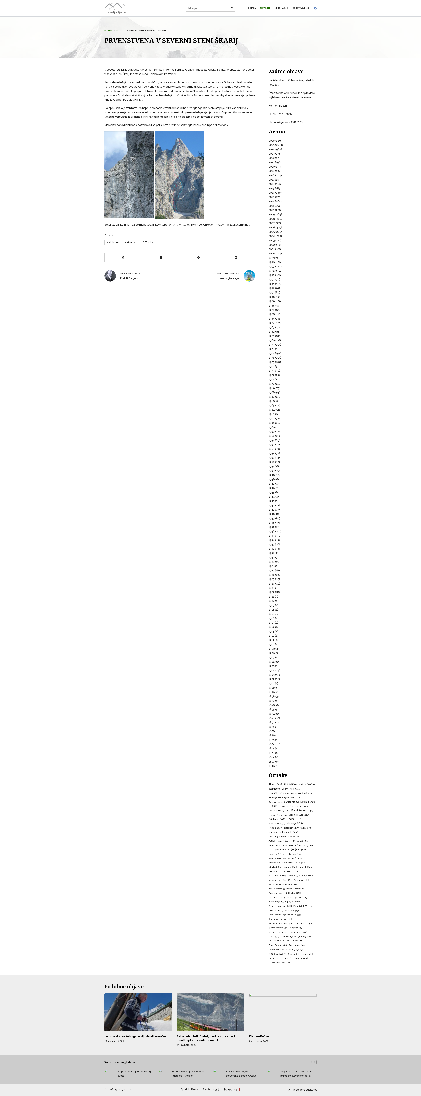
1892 (272, 722)
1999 (272, 257)
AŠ (308, 793)
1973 (271, 370)
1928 (272, 566)
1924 (272, 583)
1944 (272, 496)
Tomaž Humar (294, 941)
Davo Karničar (277, 802)
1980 (272, 340)
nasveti (305, 867)
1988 (272, 305)
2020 (272, 166)
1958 (272, 435)
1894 (272, 713)
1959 (272, 431)
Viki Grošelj (292, 954)
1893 (272, 718)
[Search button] (232, 8)
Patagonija (276, 884)
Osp (287, 880)
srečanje (297, 927)
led (285, 849)
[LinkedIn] (236, 257)
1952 (271, 462)
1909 (272, 648)
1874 (271, 753)
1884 (272, 744)
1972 (271, 375)
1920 (272, 600)
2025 (272, 144)
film (273, 811)
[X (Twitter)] (161, 257)
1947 (272, 483)
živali (286, 963)
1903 (272, 674)
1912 (271, 635)
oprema (275, 880)
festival (285, 806)
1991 (271, 292)
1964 (272, 409)
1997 (272, 266)
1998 (272, 262)
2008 (272, 218)
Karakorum (276, 845)
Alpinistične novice (299, 784)
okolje (307, 876)
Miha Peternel (278, 862)
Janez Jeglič (277, 837)
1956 (272, 444)
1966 (272, 401)
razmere (276, 910)
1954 (272, 453)
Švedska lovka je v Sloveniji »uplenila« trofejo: (188, 1073)
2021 (271, 162)
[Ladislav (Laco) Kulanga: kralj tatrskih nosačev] (138, 1012)
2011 (271, 205)
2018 (272, 175)
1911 (271, 640)
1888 (272, 731)
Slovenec (294, 915)
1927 (271, 570)
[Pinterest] (198, 257)
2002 (272, 244)
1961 (271, 422)
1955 (271, 448)
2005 (272, 231)
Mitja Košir (275, 867)
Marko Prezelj (277, 858)
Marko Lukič (293, 854)
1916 (271, 618)
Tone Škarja (297, 945)
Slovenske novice (281, 919)
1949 (272, 475)
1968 (272, 392)
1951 (271, 466)
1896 (272, 705)
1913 (271, 631)
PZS (307, 906)
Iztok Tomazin (288, 832)
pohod (292, 898)
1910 (271, 644)
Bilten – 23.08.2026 (280, 114)
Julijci (276, 840)
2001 (272, 249)
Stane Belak (299, 932)
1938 (272, 522)
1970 (272, 383)
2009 (272, 214)
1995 (272, 275)
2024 (272, 149)
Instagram (291, 828)
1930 (272, 557)
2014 (272, 192)
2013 (271, 197)
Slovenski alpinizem (281, 923)
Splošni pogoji (211, 1089)
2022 (272, 157)
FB (273, 806)
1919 (271, 605)
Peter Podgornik (296, 889)
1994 (272, 279)
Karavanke (293, 845)
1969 (272, 388)
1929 (272, 561)
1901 (271, 683)
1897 (272, 700)
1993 (272, 284)
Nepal (292, 871)
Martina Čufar (296, 858)
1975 (271, 362)
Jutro (290, 841)
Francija (284, 811)
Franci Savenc (302, 810)
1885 (272, 740)
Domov (252, 8)
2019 (272, 170)
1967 (272, 396)
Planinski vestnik (279, 893)
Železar (274, 963)
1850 (272, 761)
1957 (271, 440)
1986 (272, 314)
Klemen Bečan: (278, 105)
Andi (295, 789)
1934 (272, 540)
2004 (272, 236)
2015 (271, 188)
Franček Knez (278, 815)
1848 (272, 766)
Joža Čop (293, 837)
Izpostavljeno (300, 8)
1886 (272, 735)
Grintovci (131, 242)
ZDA (287, 958)
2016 (272, 184)
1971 (271, 379)
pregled (293, 902)
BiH (273, 797)
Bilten (283, 797)
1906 (272, 661)
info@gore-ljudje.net (305, 1089)
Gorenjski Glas (298, 815)
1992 (272, 288)
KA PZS (302, 841)
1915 (271, 622)
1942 (272, 505)
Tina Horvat (276, 941)
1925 (271, 579)
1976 (272, 357)
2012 (271, 201)
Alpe (275, 784)
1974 (271, 366)
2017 (271, 179)
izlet (273, 832)
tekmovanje (290, 936)
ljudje (298, 849)
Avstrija (297, 793)
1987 (272, 310)
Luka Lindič (277, 854)
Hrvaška (275, 828)
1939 (272, 518)
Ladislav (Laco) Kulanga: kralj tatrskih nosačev (135, 1036)
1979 (272, 344)
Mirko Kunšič (296, 862)
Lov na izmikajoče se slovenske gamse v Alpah (241, 1073)
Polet (302, 898)
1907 (272, 657)
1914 (271, 626)
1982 (272, 331)
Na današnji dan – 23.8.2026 (286, 122)
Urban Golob (276, 950)
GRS (295, 819)
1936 (272, 531)
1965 (272, 405)
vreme (307, 954)
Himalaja (295, 823)
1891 (271, 726)
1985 (272, 318)
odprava (293, 876)
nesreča (277, 875)
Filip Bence (300, 806)
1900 (272, 687)
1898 (272, 696)
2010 (272, 210)
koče (274, 849)
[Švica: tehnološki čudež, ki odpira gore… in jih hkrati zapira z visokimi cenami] (210, 1012)
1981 (271, 336)
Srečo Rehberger (279, 932)
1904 (272, 670)
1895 (272, 709)
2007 (272, 223)
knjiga (309, 845)
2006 (272, 227)
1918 (271, 609)
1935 (271, 535)
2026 (272, 140)
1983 (272, 327)
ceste (295, 798)
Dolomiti (307, 802)
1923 (271, 587)
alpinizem (112, 242)
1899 (272, 692)
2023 (272, 153)
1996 (272, 270)
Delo (292, 801)
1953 (271, 457)
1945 (272, 492)
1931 (271, 553)
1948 (272, 479)
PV (297, 906)
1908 (272, 653)
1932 (271, 548)
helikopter (277, 823)
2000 (272, 253)
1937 (271, 527)
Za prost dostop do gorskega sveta (135, 1073)
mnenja (290, 867)
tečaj (306, 936)
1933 (271, 544)
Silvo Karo (292, 910)
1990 (272, 297)
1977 (271, 353)
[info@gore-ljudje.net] (289, 1090)
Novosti (265, 8)
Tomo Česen (278, 945)
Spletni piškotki (189, 1089)
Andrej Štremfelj (279, 793)
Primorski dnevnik (280, 906)
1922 (271, 592)
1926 (272, 574)
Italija (306, 828)
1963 (272, 414)
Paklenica (301, 880)
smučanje (304, 923)
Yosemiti (275, 958)
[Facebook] (315, 8)
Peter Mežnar (277, 889)
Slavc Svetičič (277, 915)
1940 (272, 514)
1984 (272, 323)
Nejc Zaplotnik (277, 871)
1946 (272, 488)
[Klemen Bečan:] (283, 1012)
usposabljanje (295, 949)
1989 (272, 301)
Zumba (148, 242)
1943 (272, 501)
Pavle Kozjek (293, 884)
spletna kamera (278, 928)
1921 (271, 596)
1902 (272, 679)
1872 (271, 757)
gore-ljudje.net (116, 12)
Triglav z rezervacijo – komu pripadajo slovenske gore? (296, 1073)
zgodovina (300, 958)
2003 (272, 240)
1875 (271, 748)
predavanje (277, 901)
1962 (272, 418)
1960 (272, 427)
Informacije (281, 8)
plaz (296, 893)
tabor (274, 936)
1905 (272, 666)
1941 (271, 509)
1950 (272, 470)
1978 (272, 349)
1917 (271, 613)
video (276, 953)
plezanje (277, 897)
